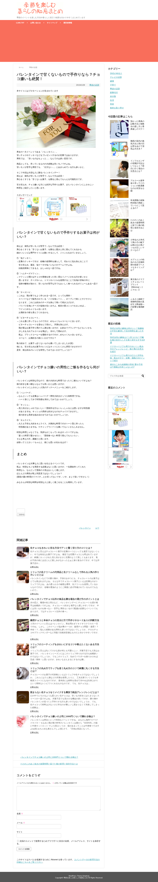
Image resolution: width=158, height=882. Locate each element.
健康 (112, 81)
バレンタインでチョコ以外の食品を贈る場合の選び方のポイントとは (64, 599)
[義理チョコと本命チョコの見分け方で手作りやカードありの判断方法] (23, 625)
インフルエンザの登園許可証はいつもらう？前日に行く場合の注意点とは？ (137, 166)
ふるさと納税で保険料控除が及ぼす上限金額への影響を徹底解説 (137, 304)
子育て (113, 85)
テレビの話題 (116, 77)
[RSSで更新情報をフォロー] (139, 4)
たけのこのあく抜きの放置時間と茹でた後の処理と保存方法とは (49, 764)
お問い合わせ (35, 22)
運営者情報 (67, 22)
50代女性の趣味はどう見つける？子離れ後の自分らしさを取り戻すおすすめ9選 (127, 340)
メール (21, 823)
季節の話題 (94, 85)
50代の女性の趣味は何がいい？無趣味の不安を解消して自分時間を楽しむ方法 (127, 331)
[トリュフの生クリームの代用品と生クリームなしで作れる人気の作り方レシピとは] (23, 577)
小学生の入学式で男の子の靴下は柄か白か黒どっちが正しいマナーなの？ (137, 245)
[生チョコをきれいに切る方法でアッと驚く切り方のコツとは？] (23, 553)
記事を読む (34, 567)
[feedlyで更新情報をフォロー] (134, 4)
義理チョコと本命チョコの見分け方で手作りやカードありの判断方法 (64, 620)
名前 (20, 814)
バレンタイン (85, 528)
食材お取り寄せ (117, 108)
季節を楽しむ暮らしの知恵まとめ (76, 878)
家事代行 (114, 93)
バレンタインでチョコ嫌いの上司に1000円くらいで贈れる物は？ (62, 716)
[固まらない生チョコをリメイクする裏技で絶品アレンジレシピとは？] (23, 697)
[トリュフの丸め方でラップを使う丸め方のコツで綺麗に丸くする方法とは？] (23, 673)
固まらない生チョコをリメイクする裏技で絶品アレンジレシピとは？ (64, 692)
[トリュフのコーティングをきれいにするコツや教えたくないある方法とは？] (23, 649)
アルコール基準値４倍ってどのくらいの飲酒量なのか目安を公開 (137, 185)
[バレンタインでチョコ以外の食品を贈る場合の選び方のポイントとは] (23, 604)
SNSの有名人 (116, 73)
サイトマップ (52, 22)
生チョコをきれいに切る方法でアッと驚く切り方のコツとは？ (61, 548)
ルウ (97, 528)
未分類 (113, 96)
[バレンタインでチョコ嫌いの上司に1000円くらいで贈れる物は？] (23, 721)
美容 (112, 104)
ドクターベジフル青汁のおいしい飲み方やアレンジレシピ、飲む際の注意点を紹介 (127, 349)
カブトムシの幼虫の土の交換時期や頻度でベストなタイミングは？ (137, 265)
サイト (20, 832)
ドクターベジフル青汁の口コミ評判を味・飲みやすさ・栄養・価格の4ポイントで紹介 (127, 358)
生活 (112, 100)
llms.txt (20, 22)
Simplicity (85, 876)
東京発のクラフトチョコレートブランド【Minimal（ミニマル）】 (137, 284)
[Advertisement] (79, 44)
